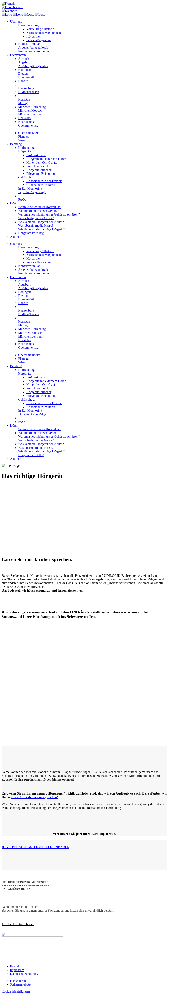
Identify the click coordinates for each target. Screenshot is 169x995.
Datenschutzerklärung (24, 973)
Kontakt (15, 966)
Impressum (17, 970)
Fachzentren (18, 980)
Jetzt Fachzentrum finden (18, 924)
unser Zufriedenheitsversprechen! (34, 797)
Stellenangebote (20, 984)
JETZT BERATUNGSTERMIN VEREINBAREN (35, 847)
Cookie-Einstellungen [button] (16, 991)
